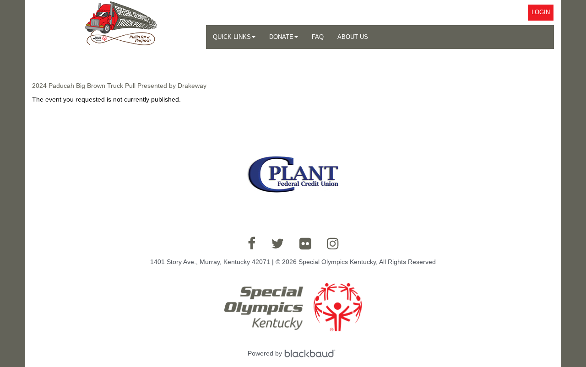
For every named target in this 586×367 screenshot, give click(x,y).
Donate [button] (281, 36)
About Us (352, 36)
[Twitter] (277, 243)
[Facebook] (251, 243)
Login (541, 12)
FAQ (318, 36)
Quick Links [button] (232, 36)
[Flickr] (305, 243)
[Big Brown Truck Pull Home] (119, 25)
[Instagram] (333, 243)
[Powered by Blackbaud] (311, 353)
